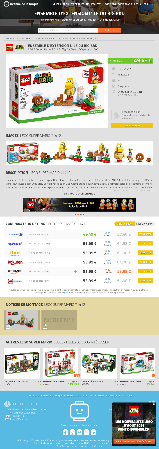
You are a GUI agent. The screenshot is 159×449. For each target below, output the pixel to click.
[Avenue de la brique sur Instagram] (72, 431)
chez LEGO (128, 92)
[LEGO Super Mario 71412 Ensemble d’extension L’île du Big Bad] (23, 163)
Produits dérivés (73, 4)
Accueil (8, 38)
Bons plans (125, 4)
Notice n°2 (59, 320)
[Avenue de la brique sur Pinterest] (79, 431)
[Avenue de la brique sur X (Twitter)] (86, 431)
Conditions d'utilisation (78, 395)
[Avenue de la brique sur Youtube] (94, 431)
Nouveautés (94, 4)
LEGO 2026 (110, 4)
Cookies (99, 395)
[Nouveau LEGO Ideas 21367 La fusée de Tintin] (79, 205)
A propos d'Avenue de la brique (45, 395)
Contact (127, 395)
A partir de (116, 60)
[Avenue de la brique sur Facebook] (65, 431)
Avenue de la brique (21, 4)
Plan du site (113, 395)
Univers (56, 4)
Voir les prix (132, 125)
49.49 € (143, 60)
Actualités (141, 4)
